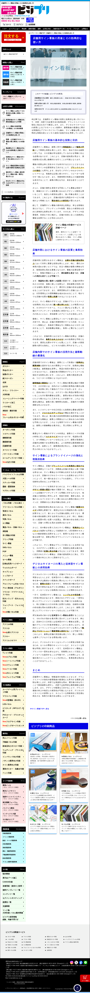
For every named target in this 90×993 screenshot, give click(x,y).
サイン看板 (7, 543)
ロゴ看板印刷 (27, 944)
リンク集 (13, 911)
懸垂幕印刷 (7, 442)
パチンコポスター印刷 (53, 942)
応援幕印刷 (7, 446)
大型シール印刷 (9, 478)
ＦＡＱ (69, 29)
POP (4, 551)
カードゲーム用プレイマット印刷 (13, 690)
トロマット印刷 (9, 434)
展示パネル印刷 (12, 950)
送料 (39, 29)
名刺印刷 (49, 950)
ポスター (6, 366)
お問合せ (85, 29)
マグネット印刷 (9, 491)
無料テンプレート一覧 (11, 890)
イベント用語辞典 (8, 837)
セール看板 (7, 559)
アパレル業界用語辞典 (10, 862)
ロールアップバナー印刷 (12, 458)
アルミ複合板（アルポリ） (13, 588)
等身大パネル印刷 (12, 944)
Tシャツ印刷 (8, 653)
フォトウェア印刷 (11, 677)
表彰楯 (5, 531)
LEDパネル (7, 704)
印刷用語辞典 (7, 833)
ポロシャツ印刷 (11, 673)
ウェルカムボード (10, 568)
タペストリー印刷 (10, 450)
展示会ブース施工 (10, 878)
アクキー (6, 636)
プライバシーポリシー (12, 988)
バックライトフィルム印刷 (13, 474)
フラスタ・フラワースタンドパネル (13, 593)
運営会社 (22, 988)
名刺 (4, 382)
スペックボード (9, 580)
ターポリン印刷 (9, 430)
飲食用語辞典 (7, 858)
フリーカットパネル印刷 (12, 507)
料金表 (24, 29)
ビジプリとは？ (14, 29)
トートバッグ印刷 (11, 661)
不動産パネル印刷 (10, 742)
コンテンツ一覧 (9, 894)
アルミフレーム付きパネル (13, 584)
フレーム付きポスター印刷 (13, 416)
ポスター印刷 (11, 936)
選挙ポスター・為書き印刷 (13, 769)
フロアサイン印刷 (11, 721)
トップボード (8, 576)
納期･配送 (32, 29)
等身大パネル (8, 511)
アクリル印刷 (8, 624)
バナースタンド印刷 (11, 454)
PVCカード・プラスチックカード (13, 716)
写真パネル (7, 519)
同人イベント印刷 (10, 738)
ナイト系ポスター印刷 (53, 944)
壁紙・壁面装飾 (9, 486)
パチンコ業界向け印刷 (11, 761)
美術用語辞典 (7, 847)
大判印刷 (6, 394)
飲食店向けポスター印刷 (12, 746)
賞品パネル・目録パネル (12, 527)
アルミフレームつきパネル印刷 (31, 947)
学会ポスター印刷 (12, 942)
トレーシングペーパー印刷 (13, 398)
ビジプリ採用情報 (11, 918)
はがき (5, 386)
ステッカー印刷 (9, 482)
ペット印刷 (7, 773)
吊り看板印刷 (27, 942)
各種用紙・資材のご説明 (12, 886)
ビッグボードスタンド (13, 726)
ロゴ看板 (6, 523)
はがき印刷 (68, 936)
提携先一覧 (7, 902)
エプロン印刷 (10, 657)
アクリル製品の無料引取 (72, 942)
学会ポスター (8, 370)
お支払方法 (47, 29)
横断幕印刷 (7, 438)
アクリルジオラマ (10, 640)
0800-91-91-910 (10, 20)
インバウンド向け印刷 (11, 757)
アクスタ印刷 (27, 936)
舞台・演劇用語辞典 (9, 851)
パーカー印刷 (10, 669)
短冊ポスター (8, 374)
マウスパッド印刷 (10, 696)
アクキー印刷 (27, 939)
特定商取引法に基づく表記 (34, 988)
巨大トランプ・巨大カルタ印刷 (13, 600)
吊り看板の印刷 (9, 535)
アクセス (76, 29)
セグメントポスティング (12, 898)
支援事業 (6, 906)
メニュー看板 (8, 555)
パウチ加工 (7, 407)
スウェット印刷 (11, 665)
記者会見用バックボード (12, 564)
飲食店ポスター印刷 (52, 939)
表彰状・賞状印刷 (10, 411)
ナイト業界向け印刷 (11, 765)
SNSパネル (7, 547)
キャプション (8, 572)
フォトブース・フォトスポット (13, 606)
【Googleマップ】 (62, 963)
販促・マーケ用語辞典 (10, 840)
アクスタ (6, 628)
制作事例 (6, 874)
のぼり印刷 (9, 462)
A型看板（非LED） (12, 700)
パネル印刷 (11, 939)
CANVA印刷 (8, 882)
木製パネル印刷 (11, 612)
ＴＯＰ (4, 29)
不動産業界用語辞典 (9, 854)
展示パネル (7, 515)
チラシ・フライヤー (11, 390)
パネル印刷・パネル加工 (12, 503)
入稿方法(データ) (59, 29)
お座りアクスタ (11, 632)
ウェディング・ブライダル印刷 (13, 751)
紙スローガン (8, 378)
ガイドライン (46, 988)
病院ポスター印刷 (52, 936)
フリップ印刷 (8, 539)
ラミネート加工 (9, 403)
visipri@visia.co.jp (22, 16)
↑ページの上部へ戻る (78, 718)
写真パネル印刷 (12, 947)
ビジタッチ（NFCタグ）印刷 (13, 709)
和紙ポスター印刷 (52, 947)
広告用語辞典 (7, 844)
